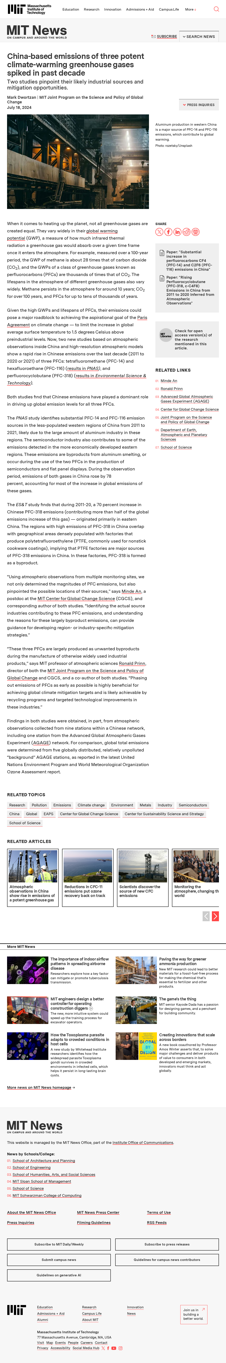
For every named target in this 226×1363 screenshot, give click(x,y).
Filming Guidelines (94, 1222)
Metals (145, 805)
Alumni (42, 1320)
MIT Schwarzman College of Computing (47, 1195)
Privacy (42, 1348)
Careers (87, 1343)
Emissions (62, 805)
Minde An (131, 591)
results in (82, 368)
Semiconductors (193, 805)
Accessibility (60, 1348)
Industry (165, 805)
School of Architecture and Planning (44, 1160)
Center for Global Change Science (190, 409)
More (190, 9)
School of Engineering (32, 1167)
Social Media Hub (86, 1348)
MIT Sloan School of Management (42, 1181)
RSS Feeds (157, 1222)
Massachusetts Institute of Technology (68, 1332)
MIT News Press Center (98, 1212)
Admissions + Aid (140, 9)
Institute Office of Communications (143, 1142)
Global (31, 814)
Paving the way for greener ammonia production (182, 961)
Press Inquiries (20, 1222)
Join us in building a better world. (193, 1314)
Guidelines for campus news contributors (167, 1260)
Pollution (39, 805)
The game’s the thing (177, 999)
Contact (101, 1343)
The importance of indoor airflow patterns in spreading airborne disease (80, 963)
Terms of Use (159, 1212)
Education (70, 9)
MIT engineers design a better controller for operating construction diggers (77, 1003)
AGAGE (41, 742)
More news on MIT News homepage (39, 1087)
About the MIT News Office (31, 1212)
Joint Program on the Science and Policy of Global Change (186, 419)
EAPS (48, 814)
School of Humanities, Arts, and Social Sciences (54, 1174)
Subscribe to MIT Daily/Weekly (59, 1244)
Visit (40, 1343)
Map (49, 1343)
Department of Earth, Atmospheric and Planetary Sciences (184, 435)
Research (91, 9)
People (73, 1343)
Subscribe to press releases (167, 1244)
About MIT (90, 1320)
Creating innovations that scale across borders (187, 1037)
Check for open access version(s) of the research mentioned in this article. (193, 339)
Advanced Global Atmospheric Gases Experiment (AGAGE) (187, 398)
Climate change (91, 805)
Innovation (112, 9)
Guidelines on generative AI (59, 1275)
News (131, 1314)
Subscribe (167, 36)
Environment (122, 805)
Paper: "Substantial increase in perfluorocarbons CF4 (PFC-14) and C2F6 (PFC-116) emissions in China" (189, 260)
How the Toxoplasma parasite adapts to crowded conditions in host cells (80, 1039)
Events (60, 1343)
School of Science (176, 447)
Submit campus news (59, 1260)
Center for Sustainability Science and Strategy (164, 814)
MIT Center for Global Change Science (76, 598)
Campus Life (169, 9)
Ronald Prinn (132, 663)
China (14, 814)
